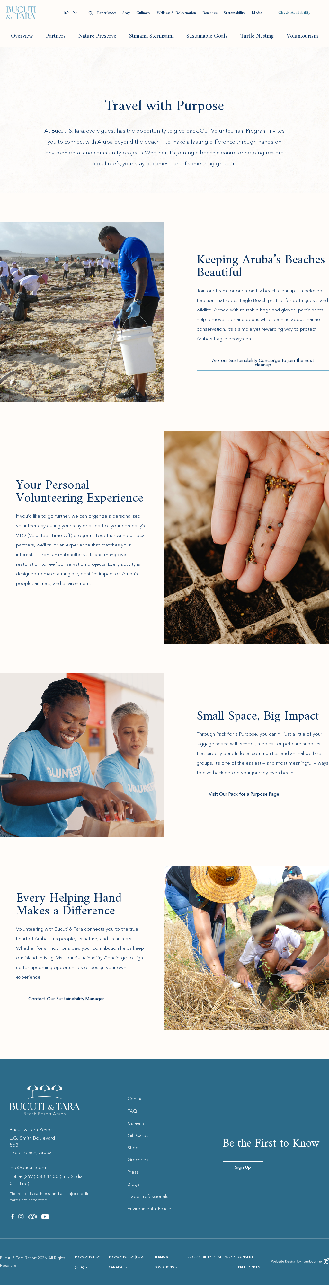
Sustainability (234, 13)
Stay (126, 13)
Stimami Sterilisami (151, 36)
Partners (56, 36)
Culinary (143, 13)
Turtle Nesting (257, 36)
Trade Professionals (148, 1196)
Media (257, 13)
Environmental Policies (150, 1208)
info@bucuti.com (28, 1167)
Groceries (138, 1160)
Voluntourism (302, 36)
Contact (136, 1099)
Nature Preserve (97, 36)
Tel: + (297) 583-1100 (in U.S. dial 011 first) (47, 1180)
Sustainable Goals (206, 36)
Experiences (106, 13)
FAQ (132, 1111)
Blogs (133, 1184)
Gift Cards (138, 1135)
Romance (209, 13)
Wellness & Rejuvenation (176, 13)
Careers (136, 1123)
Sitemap (225, 1257)
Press (133, 1172)
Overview (22, 36)
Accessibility (199, 1257)
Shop (133, 1147)
